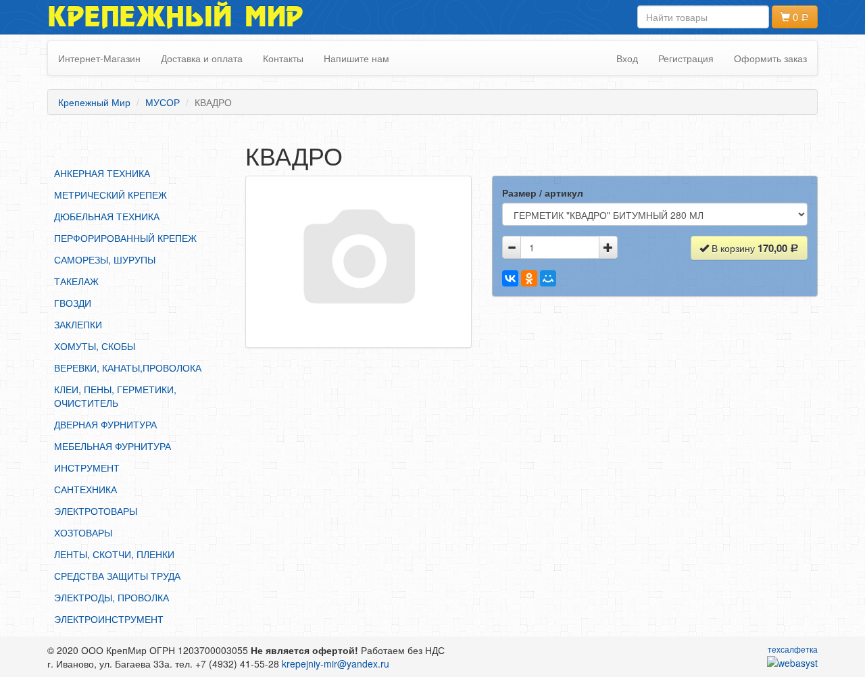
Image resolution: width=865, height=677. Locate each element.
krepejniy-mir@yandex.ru (335, 663)
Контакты (283, 58)
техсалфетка (793, 649)
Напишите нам (356, 58)
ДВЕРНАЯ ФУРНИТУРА (105, 424)
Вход (627, 58)
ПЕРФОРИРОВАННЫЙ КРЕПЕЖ (125, 238)
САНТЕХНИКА (85, 489)
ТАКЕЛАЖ (76, 281)
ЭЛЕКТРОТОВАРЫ (95, 511)
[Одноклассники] (529, 278)
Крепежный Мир (175, 17)
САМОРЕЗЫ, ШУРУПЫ (104, 259)
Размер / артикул (542, 192)
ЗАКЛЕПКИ (78, 324)
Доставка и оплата (202, 58)
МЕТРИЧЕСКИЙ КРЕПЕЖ (110, 194)
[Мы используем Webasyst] (792, 662)
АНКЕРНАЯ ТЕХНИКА (102, 173)
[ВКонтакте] (510, 278)
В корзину (748, 248)
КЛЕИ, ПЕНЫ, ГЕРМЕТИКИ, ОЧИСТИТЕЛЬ (115, 395)
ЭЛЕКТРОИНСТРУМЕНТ (109, 619)
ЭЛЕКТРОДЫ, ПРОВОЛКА (111, 597)
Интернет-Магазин (99, 58)
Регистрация (686, 58)
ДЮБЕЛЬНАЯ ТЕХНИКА (106, 216)
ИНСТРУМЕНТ (87, 467)
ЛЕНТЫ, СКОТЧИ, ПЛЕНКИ (114, 554)
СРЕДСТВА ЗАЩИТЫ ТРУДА (117, 575)
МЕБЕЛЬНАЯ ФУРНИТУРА (112, 446)
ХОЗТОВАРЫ (83, 532)
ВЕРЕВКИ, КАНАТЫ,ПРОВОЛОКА (127, 367)
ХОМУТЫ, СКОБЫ (94, 346)
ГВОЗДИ (72, 302)
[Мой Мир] (548, 278)
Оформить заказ (770, 58)
